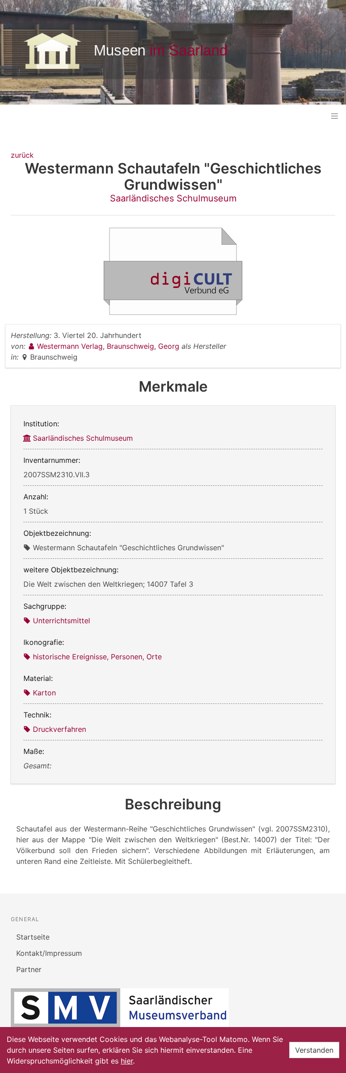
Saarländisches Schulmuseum (173, 198)
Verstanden (314, 1050)
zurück (22, 155)
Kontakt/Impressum (49, 953)
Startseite (33, 936)
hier (127, 1060)
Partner (28, 969)
